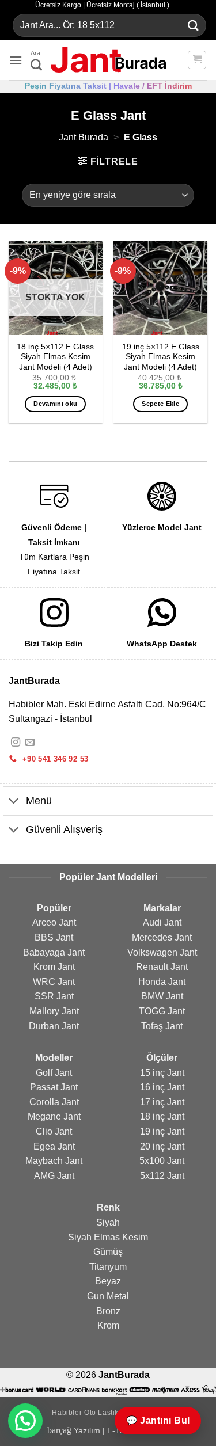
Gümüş (108, 1252)
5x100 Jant (161, 1161)
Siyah (108, 1222)
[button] (15, 60)
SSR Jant (54, 996)
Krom (108, 1325)
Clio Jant (54, 1131)
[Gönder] (193, 25)
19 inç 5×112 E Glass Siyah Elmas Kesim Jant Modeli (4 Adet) (160, 357)
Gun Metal (108, 1296)
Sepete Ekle (160, 403)
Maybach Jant (53, 1161)
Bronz (108, 1311)
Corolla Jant (54, 1102)
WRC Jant (54, 982)
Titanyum (108, 1267)
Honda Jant (161, 982)
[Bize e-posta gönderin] (30, 742)
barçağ (60, 1430)
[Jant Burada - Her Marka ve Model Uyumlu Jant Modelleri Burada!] (108, 60)
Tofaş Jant (162, 1026)
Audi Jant (162, 922)
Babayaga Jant (54, 952)
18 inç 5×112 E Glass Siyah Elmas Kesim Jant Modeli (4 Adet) (55, 357)
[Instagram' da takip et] (15, 742)
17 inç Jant (162, 1102)
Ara (35, 53)
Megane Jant (54, 1116)
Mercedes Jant (162, 937)
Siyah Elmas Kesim (108, 1237)
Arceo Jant (54, 922)
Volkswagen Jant (162, 952)
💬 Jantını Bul (158, 1420)
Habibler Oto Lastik (85, 1413)
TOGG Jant (162, 1011)
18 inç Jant (162, 1116)
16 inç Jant (162, 1087)
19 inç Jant (162, 1131)
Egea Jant (54, 1146)
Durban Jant (54, 1026)
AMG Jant (54, 1176)
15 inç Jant (162, 1073)
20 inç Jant (162, 1146)
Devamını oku (55, 403)
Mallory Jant (54, 1011)
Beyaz (108, 1281)
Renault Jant (162, 967)
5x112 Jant (162, 1176)
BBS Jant (54, 937)
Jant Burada (83, 137)
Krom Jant (54, 967)
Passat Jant (54, 1087)
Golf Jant (54, 1073)
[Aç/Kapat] (14, 802)
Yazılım (87, 1430)
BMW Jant (162, 996)
